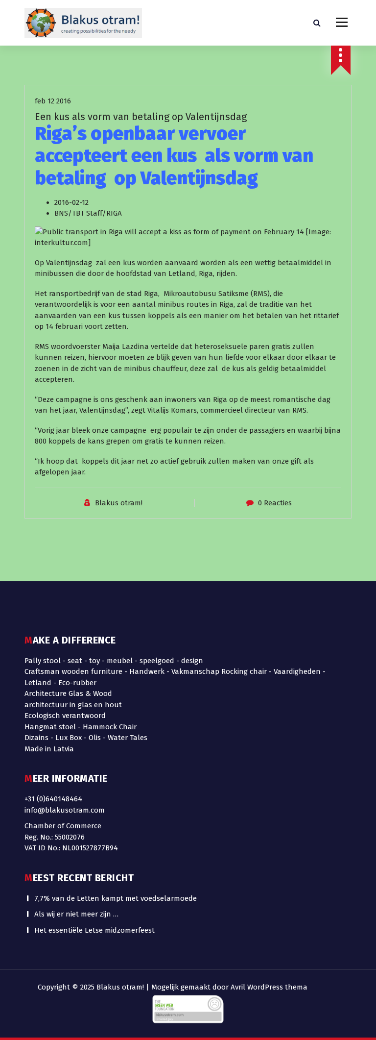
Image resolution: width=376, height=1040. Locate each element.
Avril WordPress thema (269, 987)
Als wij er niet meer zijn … (76, 914)
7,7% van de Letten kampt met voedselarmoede (115, 898)
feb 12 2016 (53, 101)
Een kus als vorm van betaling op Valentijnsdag (141, 117)
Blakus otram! (118, 502)
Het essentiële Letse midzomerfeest (94, 930)
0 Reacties (275, 502)
